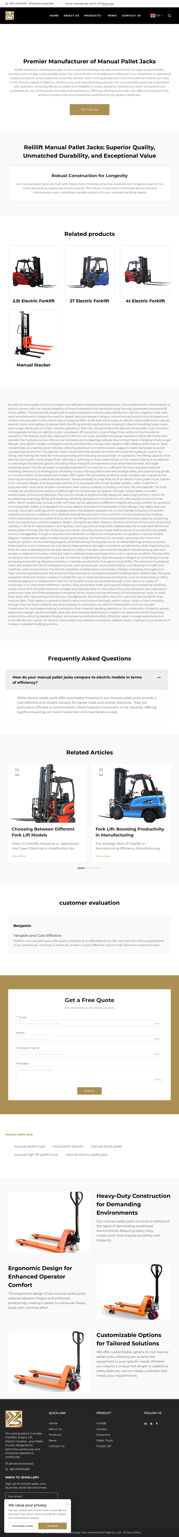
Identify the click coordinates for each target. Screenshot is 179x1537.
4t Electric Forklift (145, 300)
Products (55, 1434)
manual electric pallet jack (87, 1155)
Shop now (108, 3)
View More (19, 856)
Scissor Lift (103, 1446)
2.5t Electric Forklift (34, 300)
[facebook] (156, 1423)
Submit (89, 1091)
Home (53, 1423)
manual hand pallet (106, 1146)
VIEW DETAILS (33, 270)
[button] (170, 15)
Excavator (103, 1434)
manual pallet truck (29, 1146)
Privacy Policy (132, 1532)
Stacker (101, 1429)
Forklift (101, 1423)
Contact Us (57, 1446)
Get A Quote (89, 109)
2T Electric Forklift (89, 300)
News (53, 1440)
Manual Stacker (34, 364)
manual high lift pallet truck (36, 1155)
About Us (55, 1429)
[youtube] (151, 1423)
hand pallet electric (68, 1146)
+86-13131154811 (18, 3)
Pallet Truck (104, 1440)
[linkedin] (145, 1423)
